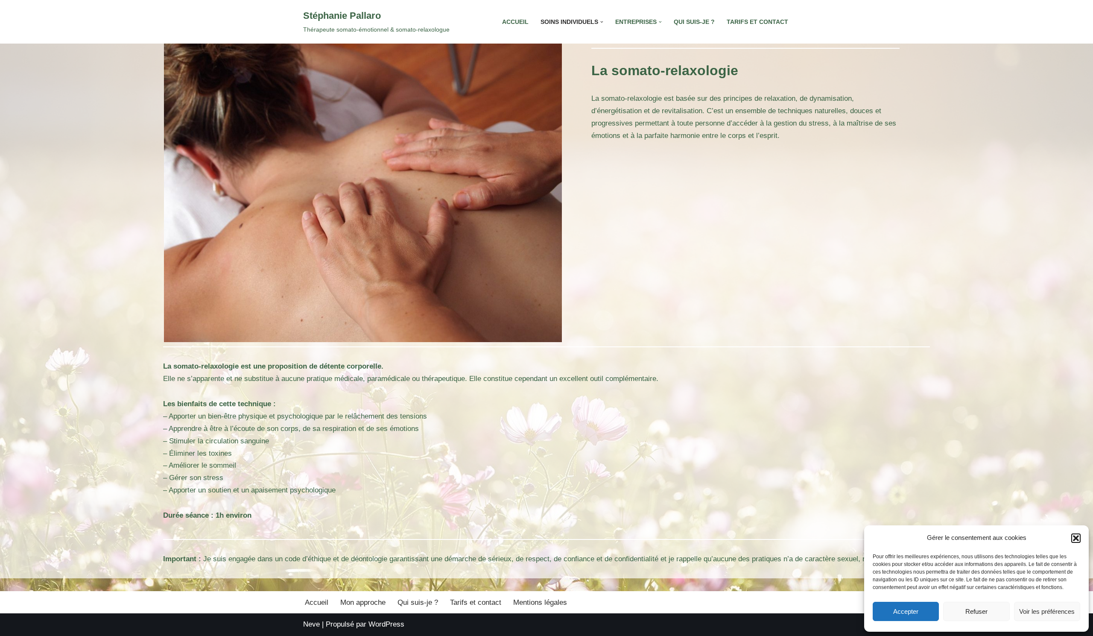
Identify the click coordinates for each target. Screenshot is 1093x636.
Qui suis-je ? (694, 22)
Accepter (905, 611)
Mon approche (363, 602)
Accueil (515, 22)
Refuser (976, 611)
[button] (1076, 538)
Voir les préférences (1047, 611)
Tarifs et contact (757, 22)
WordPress (386, 624)
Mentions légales (540, 602)
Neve (311, 624)
